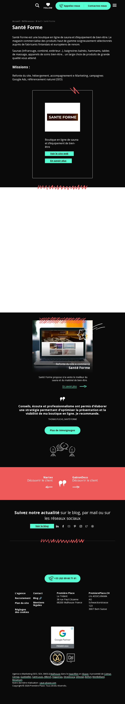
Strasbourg (69, 676)
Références (28, 21)
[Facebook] (63, 526)
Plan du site (22, 603)
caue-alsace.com (48, 682)
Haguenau (57, 676)
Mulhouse (55, 673)
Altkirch (47, 676)
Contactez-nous (97, 5)
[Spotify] (92, 526)
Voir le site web (59, 153)
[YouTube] (69, 526)
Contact (38, 593)
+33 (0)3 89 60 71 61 (65, 578)
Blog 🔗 (37, 598)
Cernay (16, 676)
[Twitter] (86, 526)
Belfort (88, 676)
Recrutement (23, 598)
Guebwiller (26, 676)
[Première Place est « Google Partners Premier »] (62, 637)
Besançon (17, 679)
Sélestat (80, 676)
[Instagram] (80, 526)
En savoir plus (58, 160)
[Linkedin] (57, 526)
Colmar (107, 673)
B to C (39, 21)
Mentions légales (38, 603)
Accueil (16, 21)
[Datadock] (71, 658)
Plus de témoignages (62, 430)
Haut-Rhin (73, 673)
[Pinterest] (74, 526)
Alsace (85, 673)
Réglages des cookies (22, 610)
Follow (48, 8)
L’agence (20, 593)
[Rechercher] (37, 5)
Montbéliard (98, 676)
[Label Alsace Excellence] (57, 658)
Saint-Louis (37, 676)
